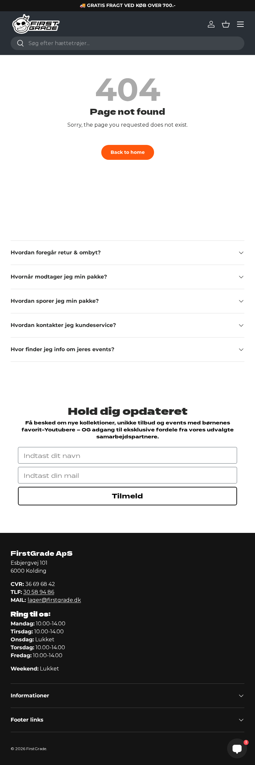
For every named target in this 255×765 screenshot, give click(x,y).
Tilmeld (127, 496)
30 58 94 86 (38, 592)
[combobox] (127, 43)
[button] (225, 24)
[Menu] (240, 24)
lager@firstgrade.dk (54, 600)
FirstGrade (36, 748)
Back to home (128, 152)
